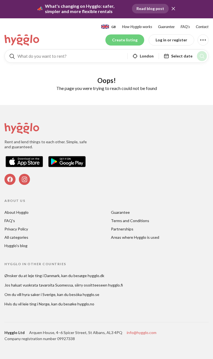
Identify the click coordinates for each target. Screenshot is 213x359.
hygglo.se (91, 294)
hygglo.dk (96, 275)
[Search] (202, 56)
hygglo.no (85, 304)
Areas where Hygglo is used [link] (135, 237)
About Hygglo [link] (16, 212)
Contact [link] (202, 26)
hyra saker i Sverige (38, 294)
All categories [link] (16, 237)
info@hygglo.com (141, 332)
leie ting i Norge (36, 304)
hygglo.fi (115, 285)
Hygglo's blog (15, 245)
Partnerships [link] (122, 229)
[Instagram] (24, 179)
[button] (173, 8)
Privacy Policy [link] (16, 229)
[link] (22, 40)
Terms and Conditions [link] (130, 220)
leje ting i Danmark (44, 275)
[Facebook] (10, 179)
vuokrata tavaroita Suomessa (48, 285)
